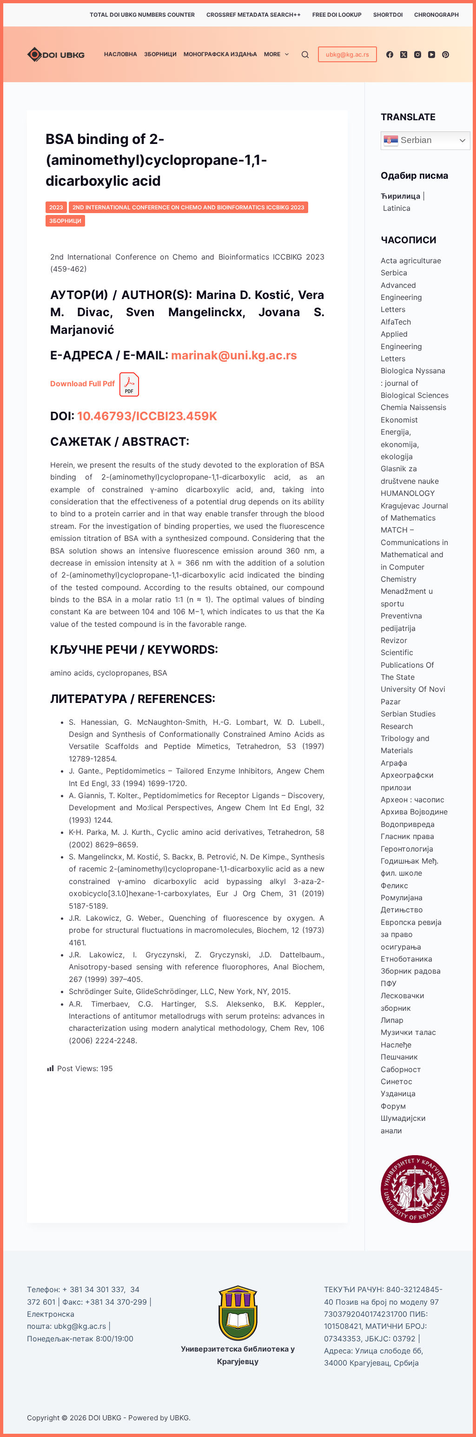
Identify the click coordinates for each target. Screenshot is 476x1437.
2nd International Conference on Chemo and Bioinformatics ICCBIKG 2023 (188, 207)
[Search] (305, 54)
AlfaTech (396, 321)
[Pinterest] (445, 54)
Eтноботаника (406, 958)
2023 (56, 207)
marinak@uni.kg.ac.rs (234, 355)
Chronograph (436, 14)
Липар (392, 1020)
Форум (393, 1106)
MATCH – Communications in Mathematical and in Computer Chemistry (414, 554)
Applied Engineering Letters (401, 346)
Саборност (401, 1069)
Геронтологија (407, 848)
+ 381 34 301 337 (93, 1289)
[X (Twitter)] (403, 54)
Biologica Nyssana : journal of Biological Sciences (415, 383)
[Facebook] (389, 54)
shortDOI (388, 14)
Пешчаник (399, 1056)
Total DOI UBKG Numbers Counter (142, 14)
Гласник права (407, 836)
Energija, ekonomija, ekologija (400, 444)
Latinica (396, 208)
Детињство (402, 909)
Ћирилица (400, 196)
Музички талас (408, 1032)
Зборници (160, 54)
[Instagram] (417, 54)
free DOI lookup (337, 14)
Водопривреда (408, 824)
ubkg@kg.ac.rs (347, 54)
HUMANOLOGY (408, 493)
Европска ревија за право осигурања (411, 934)
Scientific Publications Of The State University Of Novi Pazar (413, 677)
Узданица (398, 1093)
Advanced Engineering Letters (401, 297)
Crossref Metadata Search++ (253, 14)
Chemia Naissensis (413, 407)
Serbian (415, 140)
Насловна (120, 54)
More (272, 54)
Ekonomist (399, 419)
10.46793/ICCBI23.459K (147, 416)
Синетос (396, 1081)
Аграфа (394, 762)
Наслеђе (396, 1044)
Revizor (394, 640)
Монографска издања (220, 54)
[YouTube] (431, 54)
